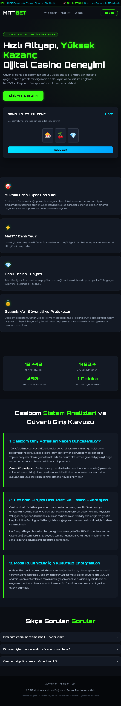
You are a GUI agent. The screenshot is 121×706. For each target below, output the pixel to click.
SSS (74, 683)
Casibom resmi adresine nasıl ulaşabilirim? (60, 637)
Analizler (66, 12)
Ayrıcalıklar (50, 12)
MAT (14, 13)
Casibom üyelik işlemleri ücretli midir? (60, 661)
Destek (79, 12)
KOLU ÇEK (60, 150)
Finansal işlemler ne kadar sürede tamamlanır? (60, 649)
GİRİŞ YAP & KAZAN (23, 95)
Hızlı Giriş (109, 12)
